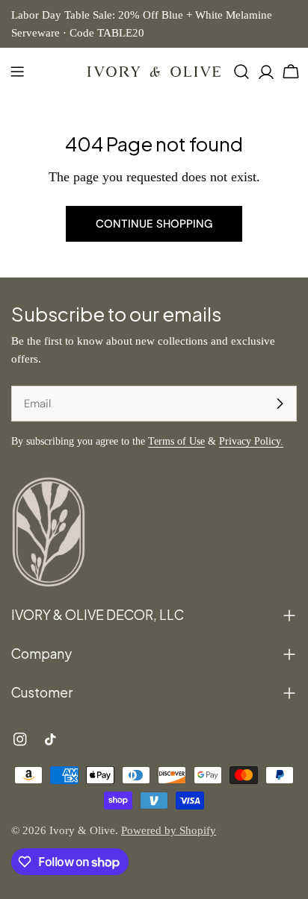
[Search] (241, 72)
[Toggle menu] (17, 72)
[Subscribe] (279, 403)
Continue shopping (154, 223)
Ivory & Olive (82, 830)
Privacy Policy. (251, 441)
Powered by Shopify (168, 830)
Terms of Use (176, 441)
